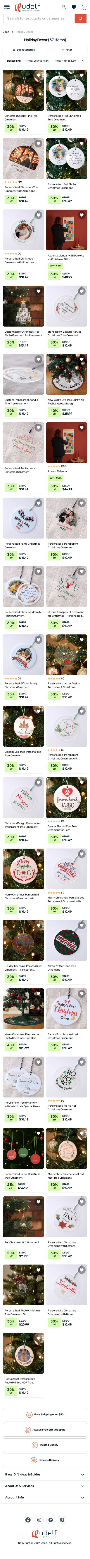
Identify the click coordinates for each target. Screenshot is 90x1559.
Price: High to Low (65, 60)
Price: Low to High (37, 60)
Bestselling (14, 60)
